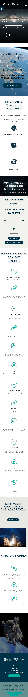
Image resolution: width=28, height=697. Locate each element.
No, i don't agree (18, 692)
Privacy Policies (15, 690)
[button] (2, 8)
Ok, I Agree (9, 692)
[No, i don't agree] (26, 689)
